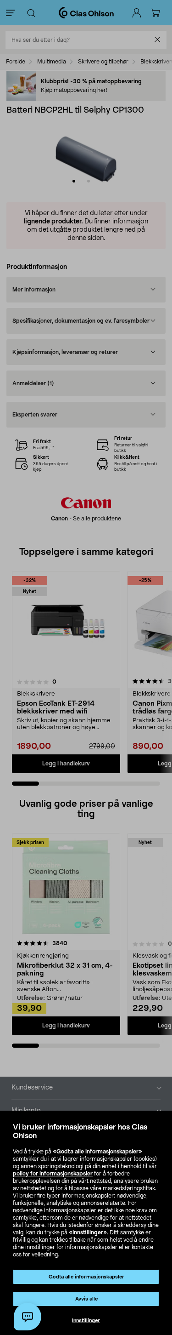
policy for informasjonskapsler (53, 1173)
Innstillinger (86, 1320)
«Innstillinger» (88, 1232)
